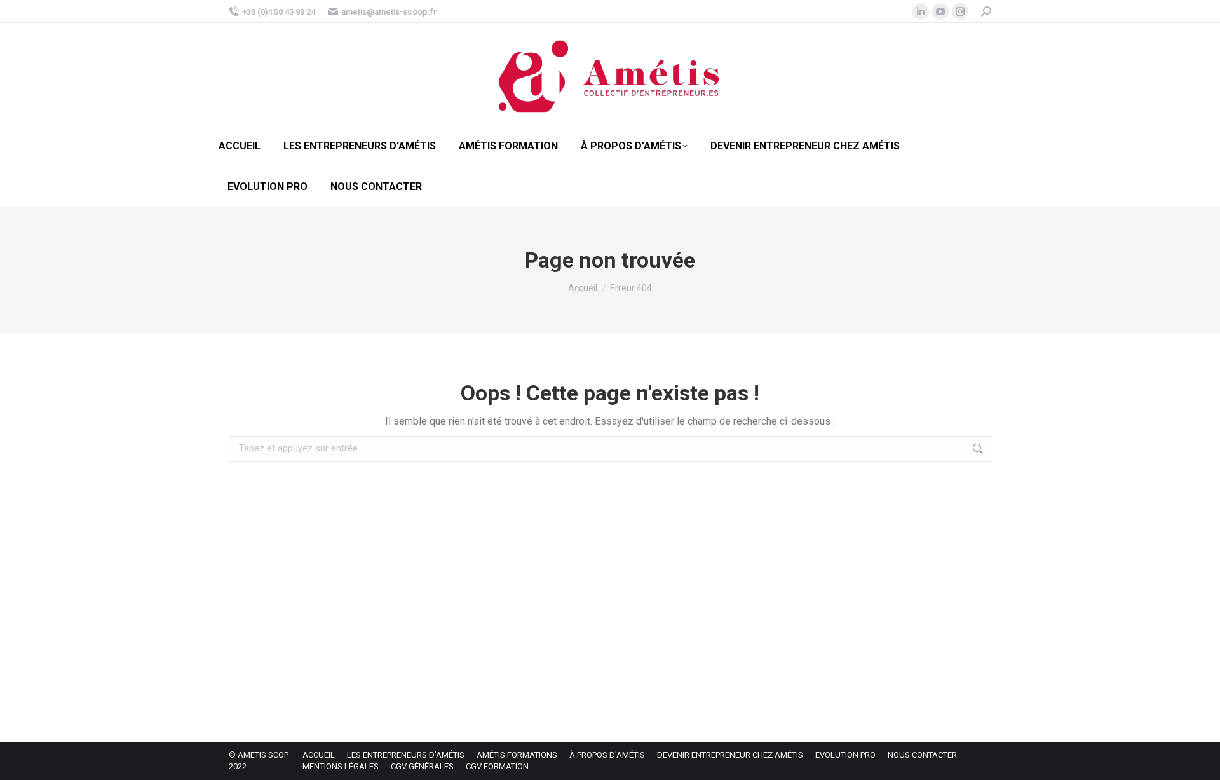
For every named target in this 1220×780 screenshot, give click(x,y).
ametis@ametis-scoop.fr (389, 12)
